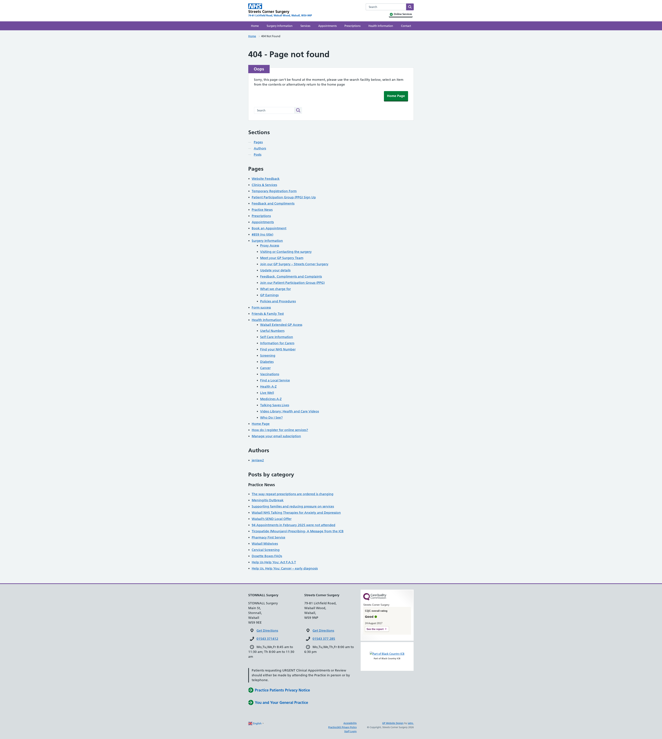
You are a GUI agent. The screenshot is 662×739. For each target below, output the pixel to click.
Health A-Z (268, 387)
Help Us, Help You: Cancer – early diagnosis (285, 568)
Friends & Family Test (268, 314)
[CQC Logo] (374, 599)
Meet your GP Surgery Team (281, 258)
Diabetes (267, 362)
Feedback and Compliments (273, 203)
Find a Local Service (275, 380)
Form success (261, 307)
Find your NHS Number (278, 349)
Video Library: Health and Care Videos (289, 411)
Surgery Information (280, 26)
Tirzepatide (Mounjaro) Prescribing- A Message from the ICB (298, 531)
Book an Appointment (269, 228)
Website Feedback (266, 179)
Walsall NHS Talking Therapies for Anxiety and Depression (296, 513)
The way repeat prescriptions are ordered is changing (292, 494)
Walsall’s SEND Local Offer (272, 519)
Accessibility (350, 723)
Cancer (265, 368)
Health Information (380, 26)
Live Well (267, 393)
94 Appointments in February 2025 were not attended (293, 525)
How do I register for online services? (280, 430)
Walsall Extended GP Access (281, 325)
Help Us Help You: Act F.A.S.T (274, 562)
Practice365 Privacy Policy (342, 727)
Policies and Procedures (278, 301)
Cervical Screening (266, 550)
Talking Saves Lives (274, 405)
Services (305, 26)
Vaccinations (269, 374)
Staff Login (350, 731)
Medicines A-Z (271, 399)
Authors (260, 148)
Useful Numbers (272, 331)
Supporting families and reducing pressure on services (293, 506)
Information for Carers (277, 343)
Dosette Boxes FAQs (267, 556)
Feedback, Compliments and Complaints (291, 276)
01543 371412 (267, 639)
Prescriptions (352, 26)
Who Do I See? (271, 418)
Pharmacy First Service (268, 537)
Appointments (327, 26)
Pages (258, 142)
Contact (406, 26)
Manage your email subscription (276, 436)
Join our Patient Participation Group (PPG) (292, 283)
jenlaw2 (258, 460)
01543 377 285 (324, 639)
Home (255, 26)
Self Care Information (276, 337)
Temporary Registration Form (274, 191)
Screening (267, 356)
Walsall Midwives (265, 544)
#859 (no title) (262, 234)
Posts (257, 155)
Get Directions (267, 631)
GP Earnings (269, 295)
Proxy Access (269, 245)
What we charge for (275, 289)
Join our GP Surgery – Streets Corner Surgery (294, 264)
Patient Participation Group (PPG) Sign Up (284, 197)
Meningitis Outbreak (268, 500)
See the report (375, 629)
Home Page (396, 96)
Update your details (275, 270)
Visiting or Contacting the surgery (286, 252)
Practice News (262, 210)
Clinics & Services (264, 185)
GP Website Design (393, 723)
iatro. (411, 723)
